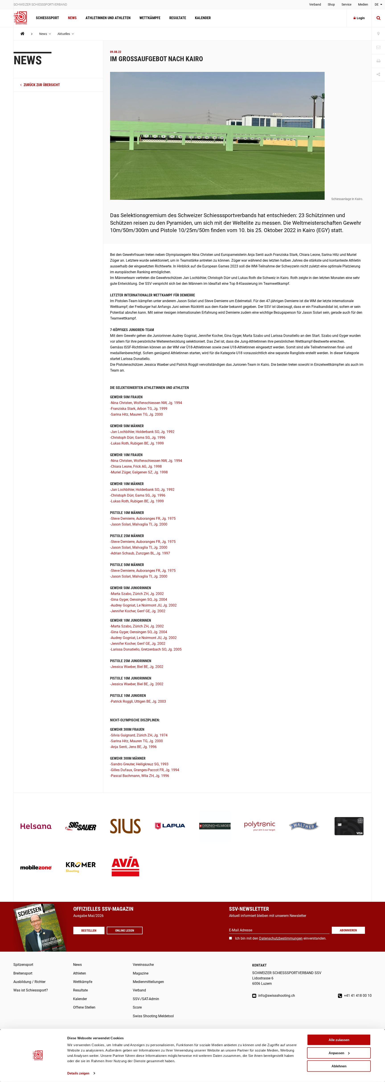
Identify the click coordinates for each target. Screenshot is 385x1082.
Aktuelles (64, 34)
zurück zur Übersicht (41, 85)
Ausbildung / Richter (29, 982)
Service (346, 4)
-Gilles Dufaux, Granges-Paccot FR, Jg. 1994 (144, 770)
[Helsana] (36, 826)
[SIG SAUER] (80, 826)
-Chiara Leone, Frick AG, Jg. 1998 (136, 466)
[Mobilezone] (36, 867)
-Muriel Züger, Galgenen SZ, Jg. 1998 (139, 472)
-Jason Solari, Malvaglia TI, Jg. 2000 (138, 524)
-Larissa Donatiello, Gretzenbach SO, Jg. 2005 (146, 649)
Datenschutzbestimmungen (281, 938)
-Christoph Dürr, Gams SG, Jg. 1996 (137, 437)
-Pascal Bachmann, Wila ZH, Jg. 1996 (139, 776)
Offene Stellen (84, 1007)
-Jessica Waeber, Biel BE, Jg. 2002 (136, 667)
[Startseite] (22, 18)
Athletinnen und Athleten (108, 18)
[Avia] (125, 867)
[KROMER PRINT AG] (80, 867)
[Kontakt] (378, 47)
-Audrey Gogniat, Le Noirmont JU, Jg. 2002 (143, 605)
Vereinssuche (143, 965)
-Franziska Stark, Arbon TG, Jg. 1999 (138, 409)
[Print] (378, 61)
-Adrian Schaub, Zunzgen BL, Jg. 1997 (140, 553)
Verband (315, 4)
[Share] (378, 74)
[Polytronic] (259, 826)
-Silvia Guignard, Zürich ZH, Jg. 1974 (139, 735)
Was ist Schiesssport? (30, 990)
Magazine (140, 973)
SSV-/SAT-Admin (146, 999)
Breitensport (22, 973)
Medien (363, 4)
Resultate (177, 18)
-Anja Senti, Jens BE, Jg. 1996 (133, 747)
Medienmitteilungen (148, 982)
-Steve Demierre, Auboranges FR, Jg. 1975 (143, 518)
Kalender (203, 18)
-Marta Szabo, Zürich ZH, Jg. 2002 (137, 594)
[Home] (22, 33)
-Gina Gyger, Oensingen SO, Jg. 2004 (138, 599)
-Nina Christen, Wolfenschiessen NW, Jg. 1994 (146, 403)
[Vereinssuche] (378, 34)
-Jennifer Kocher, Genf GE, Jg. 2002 (137, 611)
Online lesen (124, 930)
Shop (331, 4)
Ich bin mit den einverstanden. (280, 938)
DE (377, 4)
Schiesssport (47, 18)
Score (137, 1007)
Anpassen (336, 1053)
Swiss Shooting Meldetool (153, 1016)
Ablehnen (339, 1066)
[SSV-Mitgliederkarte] (349, 826)
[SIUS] (125, 826)
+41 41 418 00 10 (357, 995)
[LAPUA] (170, 826)
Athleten (79, 973)
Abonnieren (348, 930)
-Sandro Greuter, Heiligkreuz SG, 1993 (139, 764)
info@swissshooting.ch (276, 995)
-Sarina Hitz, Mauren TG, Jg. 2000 (136, 414)
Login (361, 18)
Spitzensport (23, 965)
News (72, 18)
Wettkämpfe (149, 18)
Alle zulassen (339, 1040)
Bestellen (88, 930)
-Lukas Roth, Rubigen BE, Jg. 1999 (137, 443)
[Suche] (378, 18)
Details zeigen (78, 1073)
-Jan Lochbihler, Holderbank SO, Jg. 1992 (142, 432)
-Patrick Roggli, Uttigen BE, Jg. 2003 (138, 701)
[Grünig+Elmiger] (214, 826)
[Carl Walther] (304, 826)
